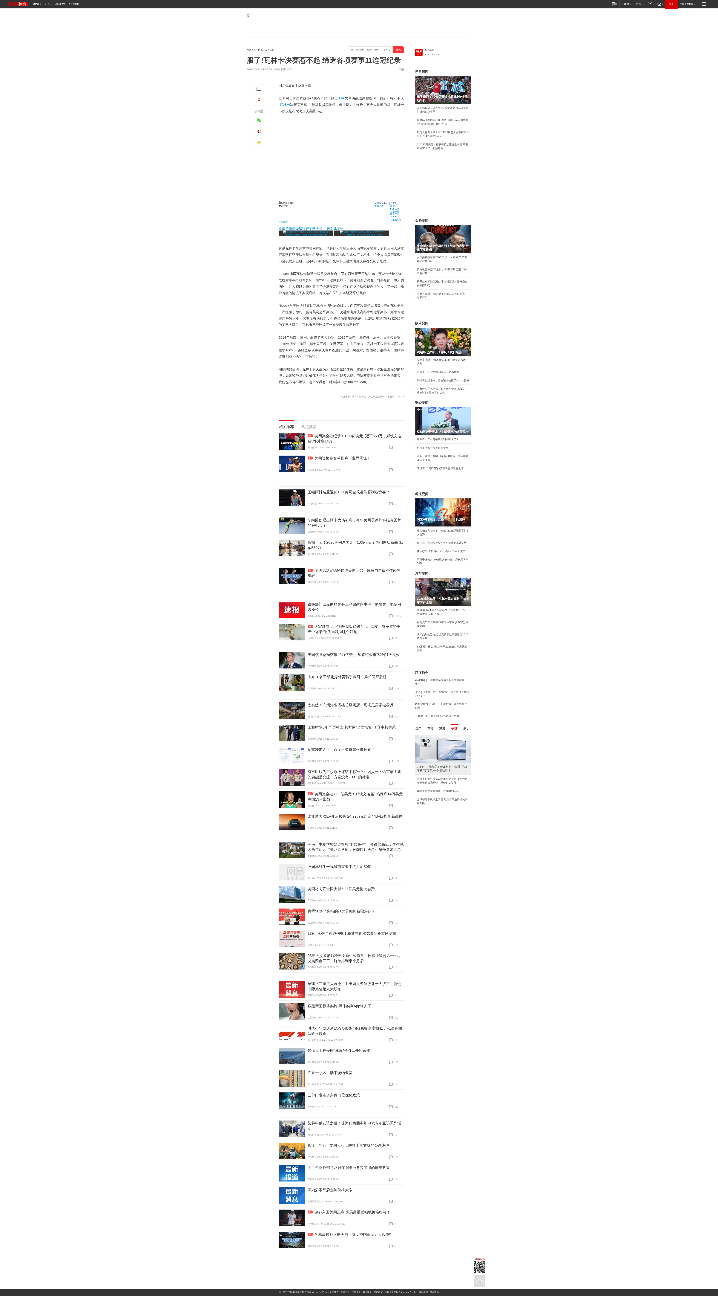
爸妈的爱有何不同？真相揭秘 (434, 811)
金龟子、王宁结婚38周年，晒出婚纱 (438, 371)
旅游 (442, 728)
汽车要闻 (422, 573)
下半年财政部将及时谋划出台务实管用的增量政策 (349, 1168)
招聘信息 (356, 1292)
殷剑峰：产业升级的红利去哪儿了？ (438, 439)
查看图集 (379, 205)
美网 (341, 98)
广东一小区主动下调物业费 (330, 1073)
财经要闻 (422, 402)
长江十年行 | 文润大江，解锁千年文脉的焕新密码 (348, 1145)
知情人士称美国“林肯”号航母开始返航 (339, 1050)
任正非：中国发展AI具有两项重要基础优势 (442, 542)
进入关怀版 (73, 4)
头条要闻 (422, 220)
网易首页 (37, 4)
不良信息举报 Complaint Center (401, 1292)
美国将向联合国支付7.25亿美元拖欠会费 (341, 889)
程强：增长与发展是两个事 (432, 447)
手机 (454, 728)
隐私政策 (378, 1292)
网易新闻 (429, 50)
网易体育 (262, 49)
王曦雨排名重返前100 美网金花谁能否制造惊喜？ (349, 492)
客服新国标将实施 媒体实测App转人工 (339, 1006)
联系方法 (345, 1292)
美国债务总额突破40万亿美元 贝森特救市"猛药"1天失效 (354, 655)
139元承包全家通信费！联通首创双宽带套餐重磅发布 (352, 933)
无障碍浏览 (59, 4)
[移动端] (614, 4)
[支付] (651, 4)
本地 (430, 728)
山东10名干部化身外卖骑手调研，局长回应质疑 (347, 677)
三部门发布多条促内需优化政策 (334, 1095)
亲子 (466, 728)
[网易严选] (639, 4)
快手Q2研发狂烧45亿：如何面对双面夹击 (441, 551)
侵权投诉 (434, 1292)
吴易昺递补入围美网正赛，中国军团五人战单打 (353, 1234)
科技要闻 (422, 494)
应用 (47, 4)
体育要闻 (422, 71)
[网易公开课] (626, 4)
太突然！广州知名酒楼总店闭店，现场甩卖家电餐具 (351, 705)
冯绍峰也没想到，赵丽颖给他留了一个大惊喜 (443, 380)
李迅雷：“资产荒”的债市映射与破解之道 (440, 468)
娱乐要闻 (422, 323)
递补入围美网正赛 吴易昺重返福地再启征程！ (352, 1212)
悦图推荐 (283, 222)
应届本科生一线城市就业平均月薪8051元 (342, 867)
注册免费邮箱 (686, 4)
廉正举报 (423, 1292)
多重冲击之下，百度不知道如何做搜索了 (341, 749)
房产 (418, 728)
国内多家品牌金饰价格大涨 (330, 1190)
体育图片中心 (381, 203)
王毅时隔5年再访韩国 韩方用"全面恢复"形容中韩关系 (352, 727)
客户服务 (367, 1292)
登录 (671, 4)
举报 (401, 69)
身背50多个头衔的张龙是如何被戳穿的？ (341, 911)
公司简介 (334, 1292)
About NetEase (320, 1292)
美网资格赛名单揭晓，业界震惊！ (342, 458)
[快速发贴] (259, 89)
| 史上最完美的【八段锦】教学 (437, 716)
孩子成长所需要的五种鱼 (431, 778)
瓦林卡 (285, 105)
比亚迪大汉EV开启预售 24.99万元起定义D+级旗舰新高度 (355, 816)
